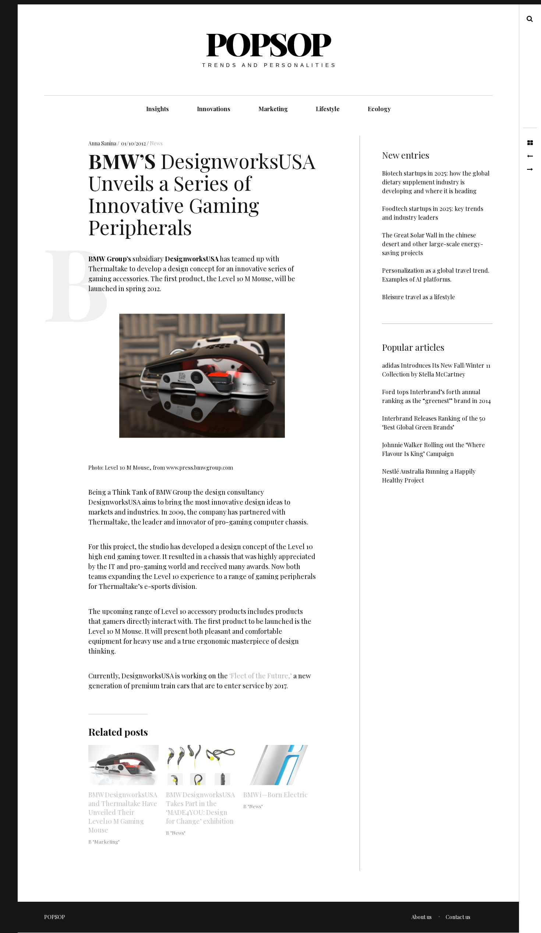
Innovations (213, 109)
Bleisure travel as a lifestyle (418, 297)
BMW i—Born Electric (275, 794)
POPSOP (268, 43)
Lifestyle (328, 109)
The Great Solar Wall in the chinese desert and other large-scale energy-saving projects (432, 244)
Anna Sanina (102, 143)
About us (421, 916)
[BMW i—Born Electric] (278, 765)
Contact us (458, 916)
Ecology (379, 109)
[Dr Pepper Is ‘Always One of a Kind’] (530, 156)
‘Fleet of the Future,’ (260, 676)
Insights (157, 109)
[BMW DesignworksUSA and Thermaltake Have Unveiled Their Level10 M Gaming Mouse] (123, 765)
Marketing (273, 109)
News (156, 143)
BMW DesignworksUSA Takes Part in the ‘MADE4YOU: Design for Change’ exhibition (200, 808)
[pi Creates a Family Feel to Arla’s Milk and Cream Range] (530, 169)
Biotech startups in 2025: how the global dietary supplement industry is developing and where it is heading (435, 182)
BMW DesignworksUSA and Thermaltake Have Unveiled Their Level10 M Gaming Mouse (122, 812)
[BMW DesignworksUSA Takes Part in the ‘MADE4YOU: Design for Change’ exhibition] (201, 765)
